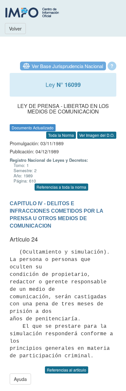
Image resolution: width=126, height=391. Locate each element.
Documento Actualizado (33, 127)
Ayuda (20, 379)
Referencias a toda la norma (61, 187)
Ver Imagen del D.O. (96, 135)
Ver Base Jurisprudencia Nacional (67, 66)
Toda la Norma (61, 135)
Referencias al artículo (66, 370)
